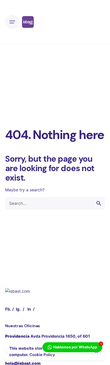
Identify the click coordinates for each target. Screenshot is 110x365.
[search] (99, 203)
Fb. (8, 309)
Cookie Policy (42, 354)
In (29, 309)
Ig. (18, 309)
